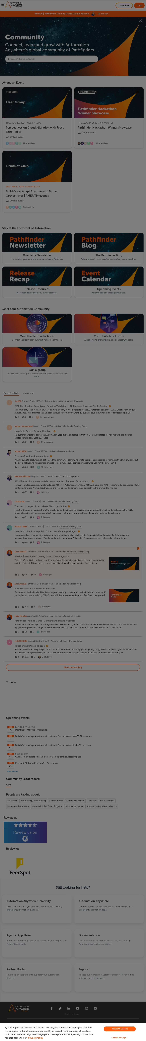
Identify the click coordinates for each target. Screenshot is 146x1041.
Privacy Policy (35, 1038)
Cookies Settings (118, 1038)
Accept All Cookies (120, 1029)
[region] (73, 1032)
